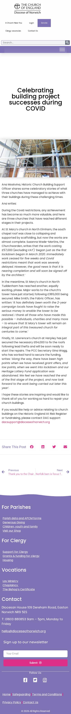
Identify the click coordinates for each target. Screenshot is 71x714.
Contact (12, 599)
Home (6, 694)
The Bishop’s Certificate (19, 589)
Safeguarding (21, 694)
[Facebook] (26, 680)
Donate (44, 23)
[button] (32, 447)
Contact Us (33, 31)
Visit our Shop (12, 531)
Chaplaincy (11, 585)
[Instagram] (45, 680)
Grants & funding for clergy (21, 556)
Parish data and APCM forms (22, 518)
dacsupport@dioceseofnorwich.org (26, 422)
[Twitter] (35, 680)
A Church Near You (13, 23)
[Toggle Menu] (62, 49)
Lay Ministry (10, 581)
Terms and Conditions (47, 694)
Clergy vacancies (13, 31)
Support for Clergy (15, 552)
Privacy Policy (11, 702)
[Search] (67, 42)
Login (31, 23)
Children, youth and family (20, 527)
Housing (8, 560)
